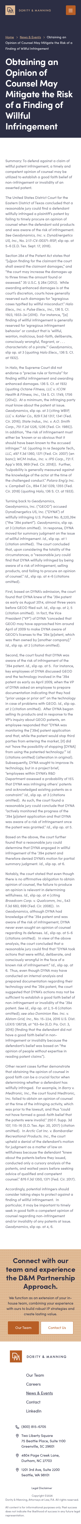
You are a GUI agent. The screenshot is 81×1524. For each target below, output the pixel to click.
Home (9, 37)
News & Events (30, 37)
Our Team (23, 1327)
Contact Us (57, 1327)
